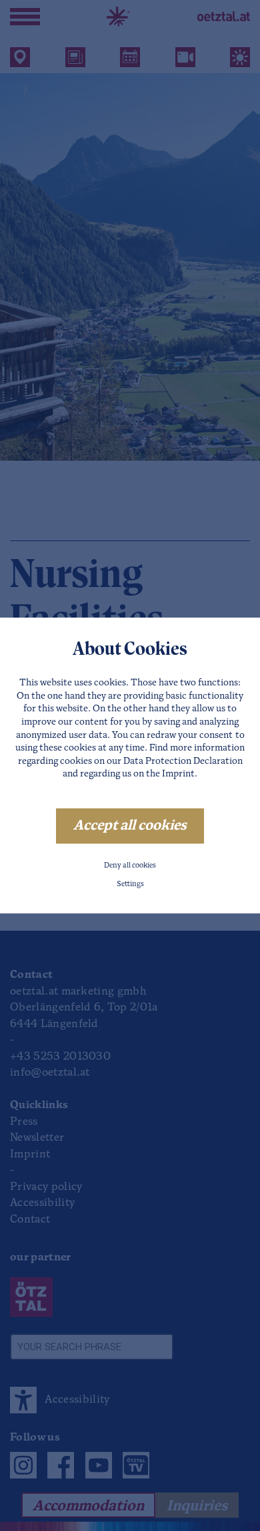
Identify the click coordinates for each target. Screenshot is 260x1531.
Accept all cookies (130, 826)
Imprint (178, 774)
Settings (130, 884)
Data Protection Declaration (183, 761)
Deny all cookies (130, 866)
